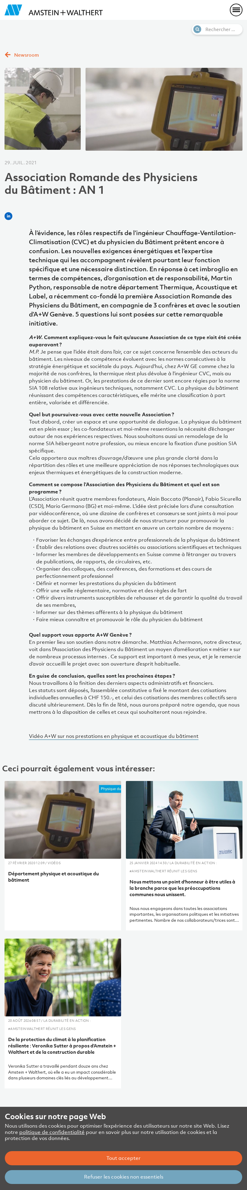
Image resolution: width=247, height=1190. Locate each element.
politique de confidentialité (52, 1132)
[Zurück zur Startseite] (54, 10)
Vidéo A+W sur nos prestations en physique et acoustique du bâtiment (114, 736)
